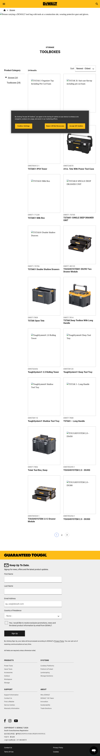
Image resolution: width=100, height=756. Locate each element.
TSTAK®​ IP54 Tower (37, 169)
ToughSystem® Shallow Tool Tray (43, 421)
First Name (8, 574)
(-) (6, 77)
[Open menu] (4, 4)
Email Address (10, 598)
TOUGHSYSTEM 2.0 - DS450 (76, 470)
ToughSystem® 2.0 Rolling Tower (43, 372)
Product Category (12, 70)
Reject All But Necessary (55, 126)
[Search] (97, 4)
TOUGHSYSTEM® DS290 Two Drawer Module (77, 270)
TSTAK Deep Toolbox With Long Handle (78, 321)
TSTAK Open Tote (36, 320)
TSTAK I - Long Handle (74, 421)
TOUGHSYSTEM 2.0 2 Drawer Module (42, 520)
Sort (72, 68)
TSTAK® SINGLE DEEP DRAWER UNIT (78, 219)
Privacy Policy (59, 641)
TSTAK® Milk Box (36, 218)
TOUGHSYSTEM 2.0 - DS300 (76, 519)
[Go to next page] (67, 535)
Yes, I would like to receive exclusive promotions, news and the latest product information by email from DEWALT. (32, 624)
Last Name (8, 586)
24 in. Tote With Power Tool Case (78, 169)
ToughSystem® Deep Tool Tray (77, 372)
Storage (12, 10)
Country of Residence (12, 610)
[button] (5, 720)
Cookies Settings (23, 126)
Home (4, 10)
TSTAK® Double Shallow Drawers (43, 269)
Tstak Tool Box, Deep (37, 470)
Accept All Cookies (76, 126)
